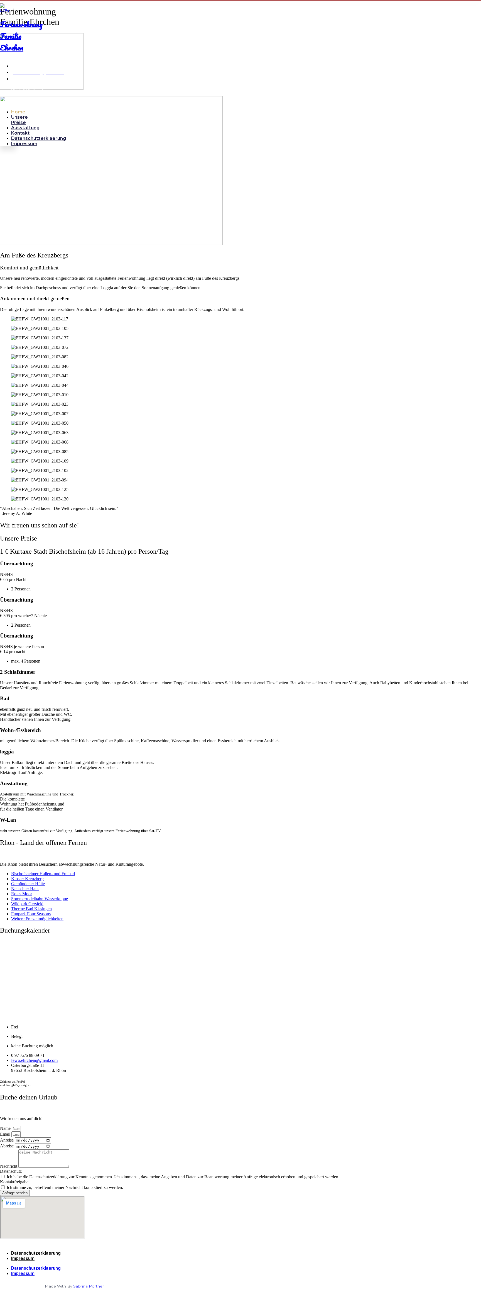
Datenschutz (11, 1171)
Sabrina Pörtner (88, 1286)
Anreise (7, 1140)
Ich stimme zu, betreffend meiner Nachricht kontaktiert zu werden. (65, 1187)
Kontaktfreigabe (14, 1181)
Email (5, 1134)
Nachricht (9, 1166)
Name (6, 1128)
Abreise (7, 1146)
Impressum (24, 143)
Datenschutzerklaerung (38, 138)
